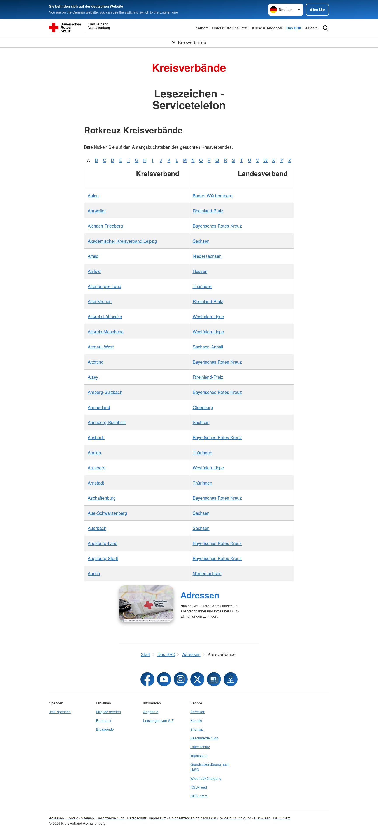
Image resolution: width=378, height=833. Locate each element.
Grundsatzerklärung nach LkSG (209, 767)
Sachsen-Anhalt (208, 346)
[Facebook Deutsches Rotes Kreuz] (147, 679)
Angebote (150, 711)
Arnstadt (96, 482)
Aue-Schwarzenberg (107, 513)
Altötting (95, 362)
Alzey (93, 377)
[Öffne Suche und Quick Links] (325, 28)
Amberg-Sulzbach (105, 392)
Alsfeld (94, 271)
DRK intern (199, 795)
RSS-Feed (198, 787)
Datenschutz (200, 746)
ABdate (311, 27)
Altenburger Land (104, 286)
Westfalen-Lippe (208, 316)
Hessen (200, 271)
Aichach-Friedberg (105, 226)
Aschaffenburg (102, 498)
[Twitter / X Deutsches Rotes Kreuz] (197, 679)
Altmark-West (101, 346)
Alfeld (93, 256)
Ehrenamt (103, 720)
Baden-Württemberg (213, 195)
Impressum (198, 755)
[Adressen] (146, 603)
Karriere (202, 27)
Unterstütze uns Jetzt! (230, 27)
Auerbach (97, 528)
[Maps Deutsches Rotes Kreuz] (231, 679)
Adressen (199, 595)
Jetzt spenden (60, 711)
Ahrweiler (97, 210)
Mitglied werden (108, 711)
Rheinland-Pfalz (208, 210)
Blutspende (105, 729)
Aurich (94, 573)
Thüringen (202, 286)
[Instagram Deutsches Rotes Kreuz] (181, 679)
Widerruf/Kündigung (205, 778)
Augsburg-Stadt (103, 558)
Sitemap (196, 729)
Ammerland (99, 407)
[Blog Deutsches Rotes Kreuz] (214, 679)
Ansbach (96, 437)
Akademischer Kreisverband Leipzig (122, 241)
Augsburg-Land (102, 543)
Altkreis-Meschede (106, 331)
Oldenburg (203, 407)
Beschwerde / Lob (204, 738)
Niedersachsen (207, 256)
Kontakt (196, 720)
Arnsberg (96, 467)
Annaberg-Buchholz (107, 422)
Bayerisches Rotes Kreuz (217, 226)
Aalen (93, 195)
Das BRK (294, 27)
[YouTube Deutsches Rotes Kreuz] (164, 679)
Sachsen (201, 241)
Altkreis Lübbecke (105, 316)
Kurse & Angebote (267, 27)
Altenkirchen (100, 301)
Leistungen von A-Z (158, 720)
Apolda (94, 452)
